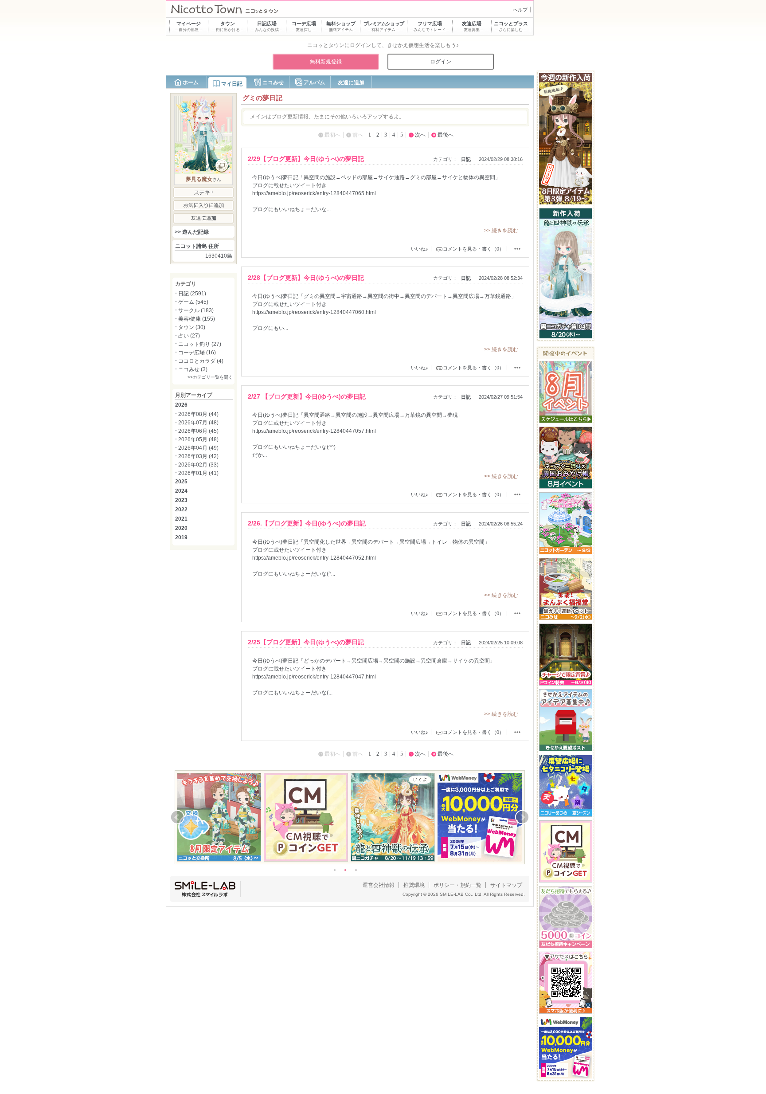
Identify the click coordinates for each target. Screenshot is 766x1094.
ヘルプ (520, 9)
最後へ (445, 135)
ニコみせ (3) (192, 369)
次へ (420, 135)
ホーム (191, 82)
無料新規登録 (326, 62)
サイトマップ (506, 885)
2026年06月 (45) (198, 431)
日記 (466, 159)
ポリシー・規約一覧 (457, 885)
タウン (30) (191, 327)
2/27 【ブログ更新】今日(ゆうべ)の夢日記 (307, 396)
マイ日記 (231, 84)
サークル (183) (196, 310)
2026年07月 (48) (198, 423)
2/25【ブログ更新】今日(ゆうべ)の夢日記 (306, 642)
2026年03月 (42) (198, 456)
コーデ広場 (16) (197, 352)
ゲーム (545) (193, 302)
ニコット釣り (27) (199, 344)
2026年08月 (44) (198, 414)
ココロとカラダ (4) (200, 361)
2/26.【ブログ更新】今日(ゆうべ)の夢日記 (307, 523)
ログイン (440, 62)
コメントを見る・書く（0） (473, 248)
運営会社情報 (379, 885)
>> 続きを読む (501, 230)
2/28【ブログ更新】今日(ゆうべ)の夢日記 (306, 277)
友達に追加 (351, 82)
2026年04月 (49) (198, 448)
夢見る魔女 (199, 179)
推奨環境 (414, 885)
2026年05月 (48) (198, 439)
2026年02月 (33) (198, 465)
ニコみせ (273, 82)
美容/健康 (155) (196, 319)
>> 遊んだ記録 (192, 232)
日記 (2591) (192, 293)
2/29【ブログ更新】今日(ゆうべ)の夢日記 (306, 158)
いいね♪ (419, 248)
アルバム (314, 82)
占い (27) (189, 336)
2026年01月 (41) (198, 473)
